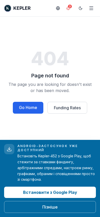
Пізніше (50, 207)
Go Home (28, 107)
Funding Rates (67, 107)
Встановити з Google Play (50, 192)
